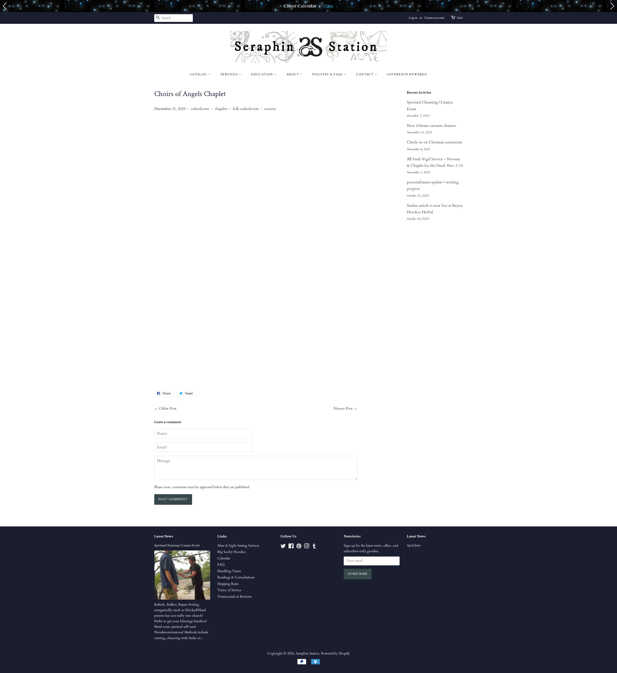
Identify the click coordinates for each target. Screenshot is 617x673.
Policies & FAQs (328, 74)
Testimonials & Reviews (234, 597)
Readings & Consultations (236, 577)
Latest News (163, 536)
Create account (434, 18)
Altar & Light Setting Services (238, 546)
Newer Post (343, 408)
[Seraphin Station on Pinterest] (299, 547)
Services (230, 74)
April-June (414, 545)
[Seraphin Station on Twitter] (283, 547)
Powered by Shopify (335, 653)
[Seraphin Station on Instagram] (306, 547)
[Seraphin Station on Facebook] (291, 547)
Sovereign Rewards (407, 74)
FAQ (221, 565)
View (328, 6)
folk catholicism (246, 108)
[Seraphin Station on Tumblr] (314, 547)
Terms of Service (229, 590)
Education (262, 74)
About (293, 74)
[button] (4, 6)
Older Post (167, 408)
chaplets (221, 108)
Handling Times (229, 571)
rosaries (270, 108)
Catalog (199, 74)
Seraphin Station (307, 653)
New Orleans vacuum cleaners (431, 125)
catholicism (200, 108)
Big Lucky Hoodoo (231, 552)
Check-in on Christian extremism (434, 142)
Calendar (223, 558)
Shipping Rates (228, 584)
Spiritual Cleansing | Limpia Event (177, 545)
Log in (413, 18)
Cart (460, 18)
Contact (365, 74)
